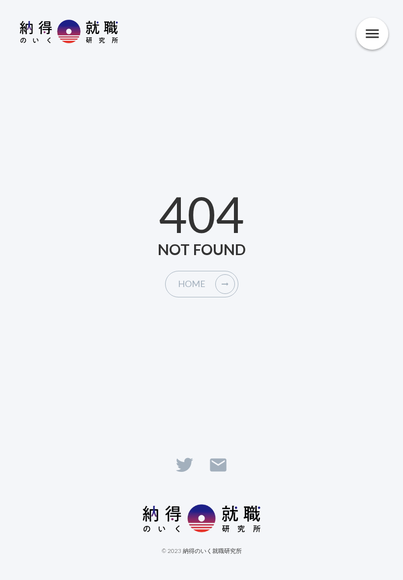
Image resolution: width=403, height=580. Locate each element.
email (218, 465)
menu (372, 33)
